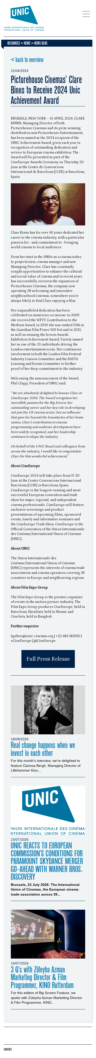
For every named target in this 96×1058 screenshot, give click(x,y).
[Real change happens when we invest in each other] (48, 709)
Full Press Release (48, 659)
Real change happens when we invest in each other (43, 749)
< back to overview (27, 60)
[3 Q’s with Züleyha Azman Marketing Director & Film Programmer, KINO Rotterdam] (48, 934)
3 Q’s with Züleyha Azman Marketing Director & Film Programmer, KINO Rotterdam (42, 977)
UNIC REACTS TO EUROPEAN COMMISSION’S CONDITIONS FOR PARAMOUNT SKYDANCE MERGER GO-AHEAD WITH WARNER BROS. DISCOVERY (47, 861)
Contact (8, 1049)
